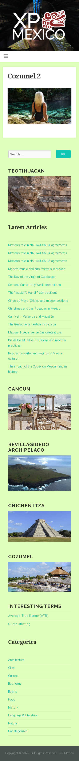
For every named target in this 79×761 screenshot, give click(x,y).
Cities (11, 668)
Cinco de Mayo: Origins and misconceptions (38, 301)
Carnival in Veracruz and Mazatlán (31, 316)
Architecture (16, 660)
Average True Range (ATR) (28, 616)
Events (12, 692)
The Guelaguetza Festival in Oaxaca (32, 324)
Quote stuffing (19, 624)
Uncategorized (17, 731)
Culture (12, 676)
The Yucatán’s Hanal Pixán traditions (33, 293)
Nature (12, 723)
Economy (14, 684)
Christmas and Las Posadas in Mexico (34, 308)
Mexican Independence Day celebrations (35, 332)
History (13, 707)
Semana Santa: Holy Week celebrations (34, 285)
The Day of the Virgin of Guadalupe (31, 277)
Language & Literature (22, 715)
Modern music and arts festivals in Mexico (37, 269)
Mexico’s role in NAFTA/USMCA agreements (37, 245)
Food (11, 699)
